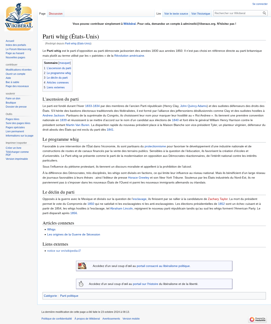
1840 (175, 120)
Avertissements (111, 318)
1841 (110, 129)
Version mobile (131, 318)
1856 (73, 213)
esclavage (140, 199)
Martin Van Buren (77, 125)
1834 (96, 106)
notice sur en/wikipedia (62, 250)
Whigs (51, 229)
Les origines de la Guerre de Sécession (73, 234)
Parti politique (69, 295)
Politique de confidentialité (56, 318)
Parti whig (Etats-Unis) (78, 43)
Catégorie (50, 295)
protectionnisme (155, 146)
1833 (88, 106)
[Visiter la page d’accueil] (19, 17)
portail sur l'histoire (145, 284)
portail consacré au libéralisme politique (163, 266)
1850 (90, 203)
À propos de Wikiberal (87, 318)
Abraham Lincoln (121, 208)
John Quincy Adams (193, 106)
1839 (63, 120)
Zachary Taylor (218, 199)
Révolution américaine (129, 55)
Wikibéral (129, 23)
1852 (221, 203)
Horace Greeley (138, 177)
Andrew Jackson (54, 115)
